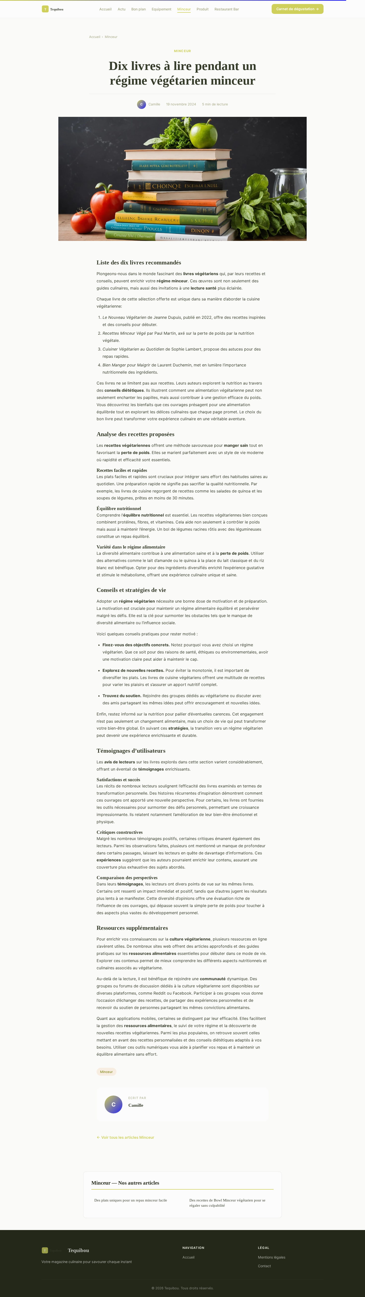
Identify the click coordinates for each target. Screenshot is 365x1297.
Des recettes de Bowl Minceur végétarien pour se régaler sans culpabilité (227, 1202)
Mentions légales (271, 1257)
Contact (264, 1266)
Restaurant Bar (227, 9)
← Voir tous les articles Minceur (125, 1137)
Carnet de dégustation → (297, 9)
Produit (203, 9)
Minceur (184, 9)
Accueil (105, 9)
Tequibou (78, 1250)
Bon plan (138, 9)
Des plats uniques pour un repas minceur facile (130, 1200)
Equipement (161, 9)
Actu (121, 9)
